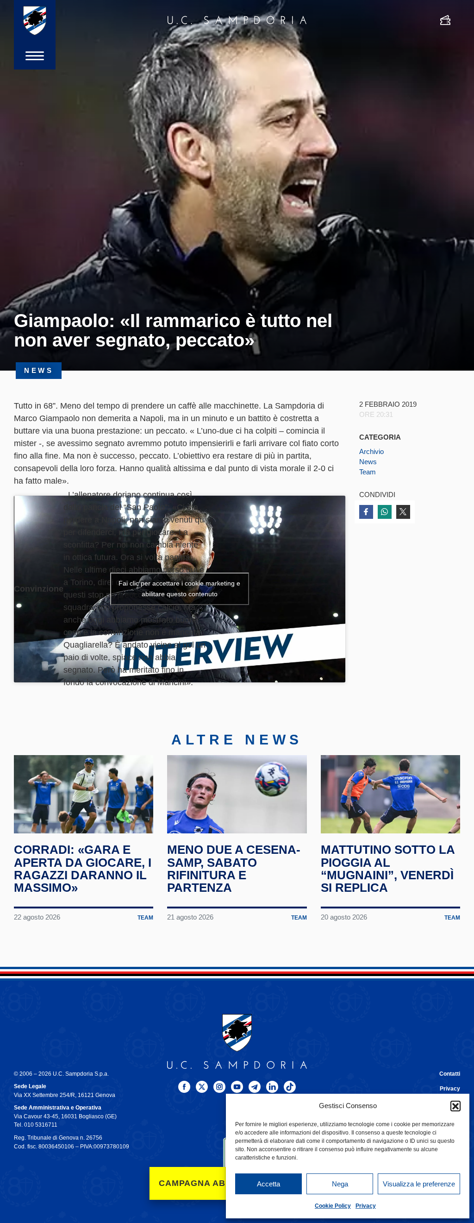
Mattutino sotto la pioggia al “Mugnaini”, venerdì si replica (388, 869)
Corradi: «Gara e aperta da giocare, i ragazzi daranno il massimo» (82, 869)
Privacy (366, 1206)
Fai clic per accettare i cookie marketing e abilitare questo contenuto (179, 589)
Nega (340, 1184)
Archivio (371, 451)
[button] (455, 1105)
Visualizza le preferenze (419, 1184)
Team (367, 472)
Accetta (268, 1184)
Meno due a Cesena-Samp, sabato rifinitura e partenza (233, 869)
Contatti (449, 1074)
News (368, 462)
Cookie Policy (333, 1206)
